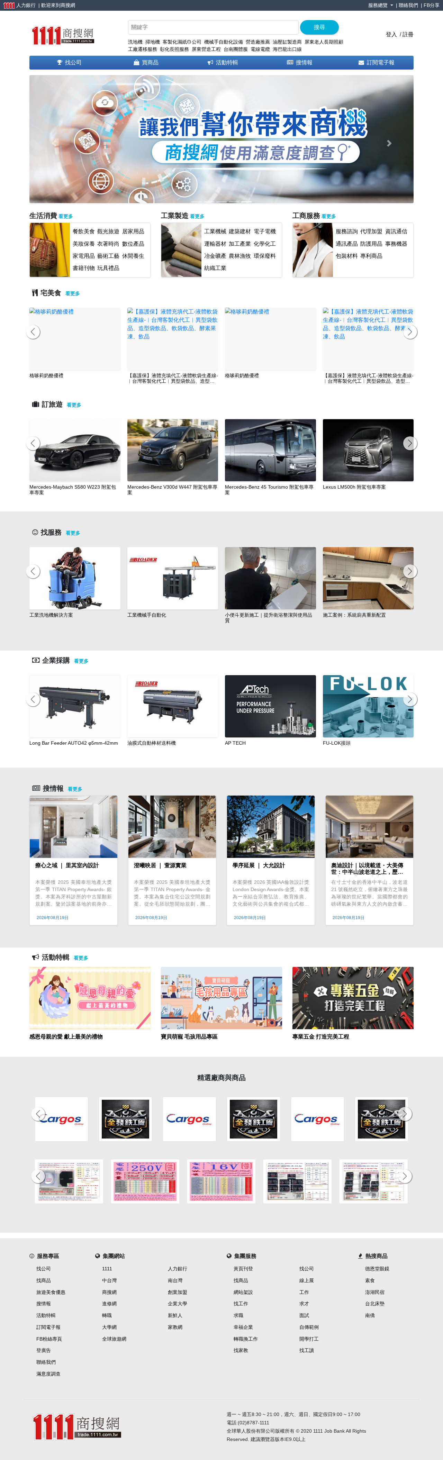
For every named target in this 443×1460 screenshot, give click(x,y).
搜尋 (319, 27)
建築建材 (240, 231)
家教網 (175, 1327)
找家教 (241, 1350)
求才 (304, 1303)
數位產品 (133, 244)
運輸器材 (215, 244)
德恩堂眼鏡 (377, 1268)
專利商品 (371, 256)
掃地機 (152, 42)
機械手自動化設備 (223, 42)
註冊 (408, 34)
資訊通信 (396, 231)
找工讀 (306, 1350)
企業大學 (177, 1303)
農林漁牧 (240, 256)
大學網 (109, 1327)
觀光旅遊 (108, 231)
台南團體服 (236, 49)
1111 (107, 1268)
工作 (304, 1292)
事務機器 (396, 244)
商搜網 (68, 5)
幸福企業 (243, 1327)
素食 (370, 1280)
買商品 (150, 62)
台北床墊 (375, 1303)
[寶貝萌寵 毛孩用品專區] (221, 1045)
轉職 (107, 1315)
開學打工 (309, 1339)
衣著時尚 (108, 244)
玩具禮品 (108, 268)
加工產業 (240, 244)
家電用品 (84, 256)
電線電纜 (260, 49)
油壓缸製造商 (287, 42)
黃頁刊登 (243, 1268)
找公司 (73, 62)
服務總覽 (378, 5)
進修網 (109, 1303)
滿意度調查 (48, 1374)
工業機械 (215, 231)
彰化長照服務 (174, 49)
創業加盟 (177, 1292)
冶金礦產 (215, 256)
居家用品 (133, 231)
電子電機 (265, 231)
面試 (304, 1315)
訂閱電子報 (381, 62)
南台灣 (175, 1280)
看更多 (65, 216)
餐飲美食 (84, 231)
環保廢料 (265, 256)
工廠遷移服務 (142, 49)
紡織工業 (215, 268)
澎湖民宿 (375, 1292)
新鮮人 (175, 1315)
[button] (53, 143)
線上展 (306, 1280)
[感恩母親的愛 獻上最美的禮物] (90, 1045)
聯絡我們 (408, 5)
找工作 (241, 1303)
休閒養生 (133, 256)
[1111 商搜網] (62, 34)
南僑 (370, 1315)
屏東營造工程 (206, 49)
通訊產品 (347, 244)
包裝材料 (347, 256)
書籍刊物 (84, 268)
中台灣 (109, 1280)
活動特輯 (227, 62)
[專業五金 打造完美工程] (353, 1045)
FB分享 (432, 5)
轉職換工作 (246, 1339)
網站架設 (243, 1292)
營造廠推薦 (258, 42)
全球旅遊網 (114, 1339)
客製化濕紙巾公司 (182, 42)
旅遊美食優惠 (50, 1292)
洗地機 (135, 42)
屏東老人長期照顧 (324, 42)
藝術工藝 (108, 256)
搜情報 (304, 62)
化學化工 (265, 244)
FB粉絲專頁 (49, 1339)
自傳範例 (309, 1327)
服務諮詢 (347, 231)
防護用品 (371, 244)
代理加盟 (371, 231)
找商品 (43, 1280)
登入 (391, 34)
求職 (238, 1315)
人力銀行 (177, 1268)
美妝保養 (84, 244)
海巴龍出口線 (287, 49)
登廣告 (43, 1350)
